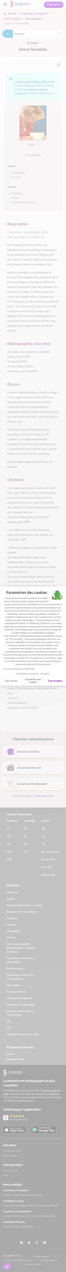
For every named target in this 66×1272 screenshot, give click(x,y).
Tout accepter (55, 681)
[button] (7, 1266)
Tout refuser (11, 681)
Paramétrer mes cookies (33, 681)
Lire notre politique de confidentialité (19, 669)
